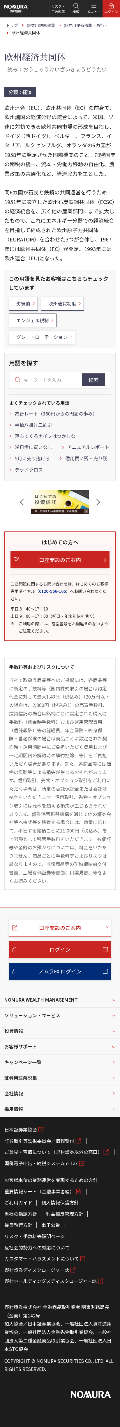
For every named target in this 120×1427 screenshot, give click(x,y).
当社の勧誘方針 (20, 1213)
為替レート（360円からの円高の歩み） (56, 413)
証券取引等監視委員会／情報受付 (39, 1140)
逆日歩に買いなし (33, 446)
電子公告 (50, 1224)
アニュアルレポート (88, 446)
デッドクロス (29, 469)
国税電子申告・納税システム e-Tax (41, 1163)
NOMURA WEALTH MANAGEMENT (41, 999)
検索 (93, 380)
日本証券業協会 (20, 1129)
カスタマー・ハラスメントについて (41, 1258)
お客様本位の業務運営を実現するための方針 (51, 1180)
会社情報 (13, 1093)
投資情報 (13, 1030)
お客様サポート (20, 1046)
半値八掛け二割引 (33, 424)
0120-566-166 (52, 591)
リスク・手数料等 (58, 8)
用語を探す (23, 363)
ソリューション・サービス (32, 1015)
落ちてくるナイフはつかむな (45, 435)
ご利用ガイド (18, 1202)
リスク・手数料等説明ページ (34, 1236)
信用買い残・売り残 (86, 458)
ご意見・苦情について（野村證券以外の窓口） (53, 1151)
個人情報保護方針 (60, 1202)
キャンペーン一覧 (22, 1062)
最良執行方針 (18, 1224)
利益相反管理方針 (64, 1213)
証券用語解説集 (20, 1077)
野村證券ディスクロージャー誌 (36, 1269)
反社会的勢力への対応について (37, 1247)
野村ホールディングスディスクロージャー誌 (50, 1280)
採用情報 (13, 1108)
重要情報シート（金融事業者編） (39, 1191)
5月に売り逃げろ (32, 458)
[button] (23, 502)
